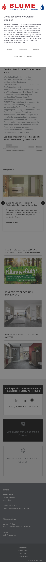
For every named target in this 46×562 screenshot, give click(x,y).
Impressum (28, 56)
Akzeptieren (36, 49)
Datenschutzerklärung (17, 40)
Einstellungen (23, 49)
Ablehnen (9, 49)
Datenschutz (17, 56)
